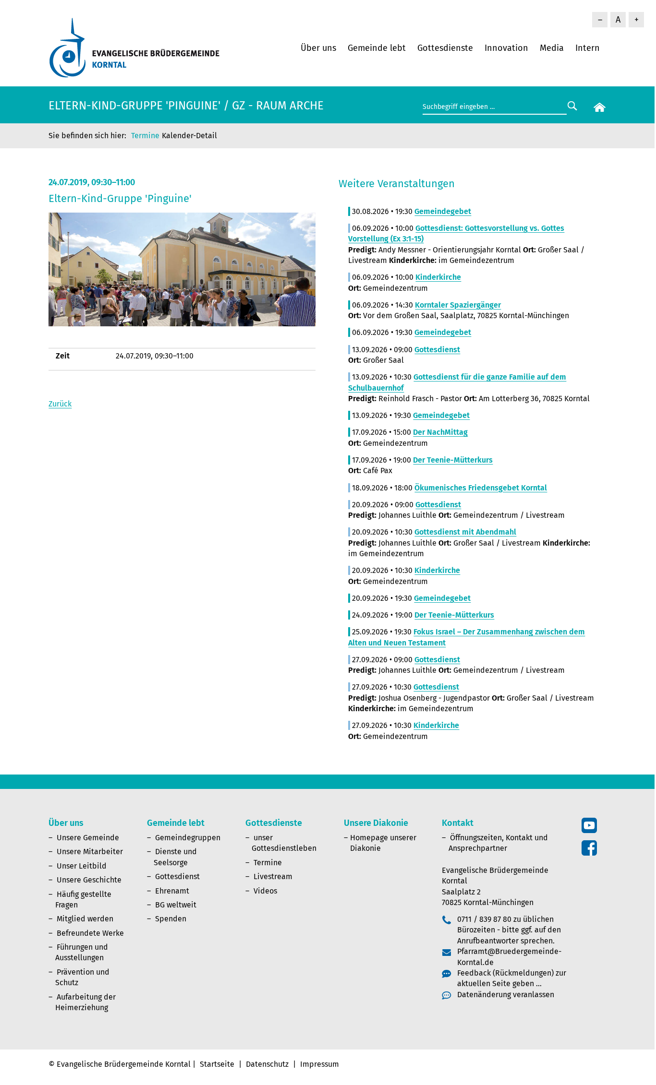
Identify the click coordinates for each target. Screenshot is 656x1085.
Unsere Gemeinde (88, 837)
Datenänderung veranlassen (505, 994)
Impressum (319, 1064)
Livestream (273, 876)
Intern (587, 48)
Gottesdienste (445, 48)
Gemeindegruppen (187, 837)
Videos (265, 890)
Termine (145, 135)
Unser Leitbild (82, 865)
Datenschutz (267, 1064)
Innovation (506, 48)
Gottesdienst (177, 876)
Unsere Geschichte (89, 879)
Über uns (318, 48)
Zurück (60, 403)
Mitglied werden (85, 918)
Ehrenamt (172, 890)
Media (552, 48)
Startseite (217, 1064)
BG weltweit (175, 904)
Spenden (170, 918)
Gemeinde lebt (377, 48)
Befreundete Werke (90, 933)
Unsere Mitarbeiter (90, 851)
